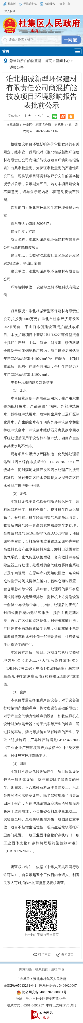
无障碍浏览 (30, 3)
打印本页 (44, 954)
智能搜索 (49, 3)
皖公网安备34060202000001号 (44, 992)
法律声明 (57, 969)
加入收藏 (9, 11)
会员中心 (65, 3)
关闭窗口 (67, 954)
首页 (5, 51)
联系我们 (41, 969)
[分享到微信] (54, 116)
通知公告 (17, 67)
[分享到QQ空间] (71, 116)
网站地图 (25, 969)
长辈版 (12, 3)
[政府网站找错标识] (42, 1014)
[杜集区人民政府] (41, 24)
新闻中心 (63, 61)
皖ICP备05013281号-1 (20, 985)
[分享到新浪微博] (63, 116)
